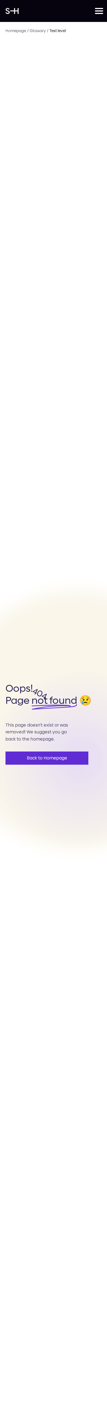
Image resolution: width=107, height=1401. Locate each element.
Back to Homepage (47, 758)
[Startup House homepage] (50, 11)
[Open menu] (98, 10)
